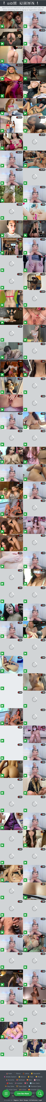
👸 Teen (30, 1077)
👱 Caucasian (35, 1073)
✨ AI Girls (22, 1089)
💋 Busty (10, 1083)
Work (21, 1100)
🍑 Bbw (29, 1080)
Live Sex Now (23, 1093)
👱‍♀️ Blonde (38, 1077)
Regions (16, 1100)
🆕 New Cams (35, 1083)
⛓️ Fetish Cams (11, 1089)
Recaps (26, 1100)
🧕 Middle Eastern (10, 1077)
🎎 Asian (9, 1073)
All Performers (33, 1100)
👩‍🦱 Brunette (10, 1080)
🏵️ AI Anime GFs (34, 1089)
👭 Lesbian (18, 1083)
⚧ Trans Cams (21, 1086)
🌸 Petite (37, 1080)
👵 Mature (22, 1077)
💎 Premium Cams (34, 1086)
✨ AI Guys (10, 1093)
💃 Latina (26, 1073)
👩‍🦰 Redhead (20, 1080)
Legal (40, 1100)
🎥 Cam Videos (34, 1093)
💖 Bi (26, 1083)
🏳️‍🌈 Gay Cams (9, 1086)
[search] (40, 1093)
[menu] (6, 1093)
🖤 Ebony (17, 1073)
